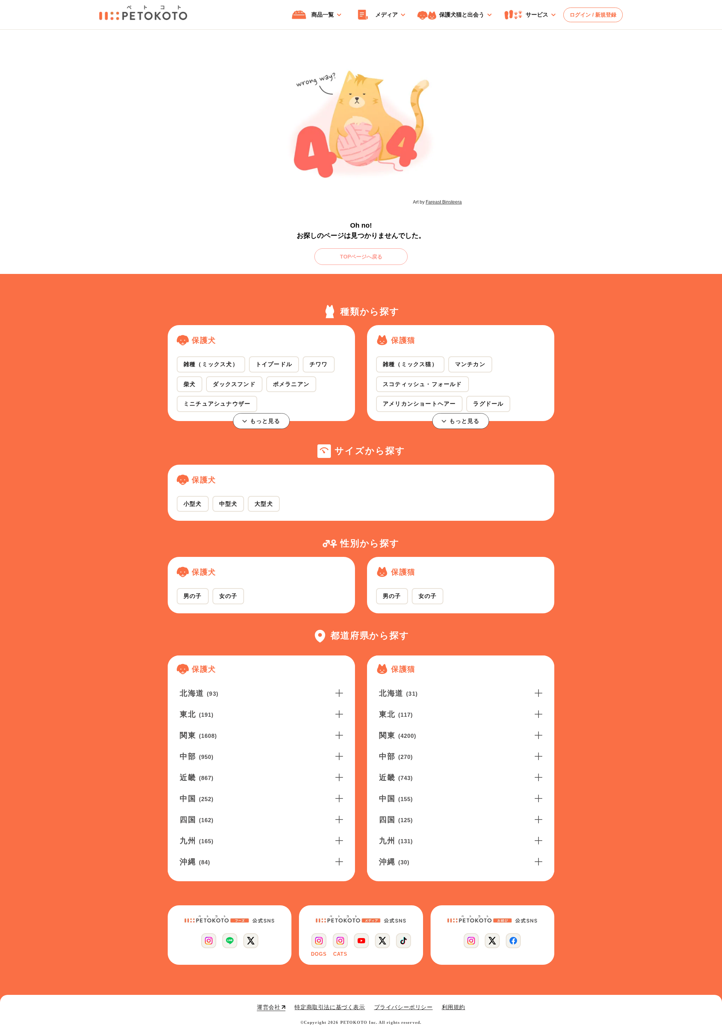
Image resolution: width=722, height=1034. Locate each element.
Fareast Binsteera (444, 202)
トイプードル (274, 364)
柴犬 (190, 384)
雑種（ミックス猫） (410, 364)
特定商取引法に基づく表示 (329, 1007)
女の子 (228, 596)
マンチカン (470, 364)
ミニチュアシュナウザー (217, 403)
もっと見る (265, 421)
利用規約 (453, 1007)
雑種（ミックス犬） (211, 364)
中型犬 (228, 503)
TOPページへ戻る (361, 257)
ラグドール (488, 403)
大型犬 (264, 503)
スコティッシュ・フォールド (422, 384)
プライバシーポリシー (403, 1007)
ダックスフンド (234, 384)
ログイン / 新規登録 (593, 15)
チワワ (318, 364)
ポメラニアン (291, 384)
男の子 (193, 596)
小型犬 (193, 503)
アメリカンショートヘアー (419, 403)
